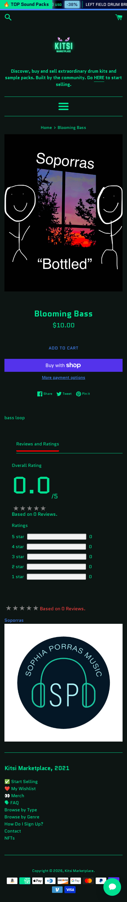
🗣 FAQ (11, 803)
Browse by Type (20, 810)
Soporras (14, 620)
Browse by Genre (21, 817)
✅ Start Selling (21, 781)
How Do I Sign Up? (23, 824)
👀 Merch (14, 795)
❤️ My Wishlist (20, 788)
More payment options (63, 377)
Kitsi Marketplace (79, 870)
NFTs (9, 838)
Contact (12, 831)
